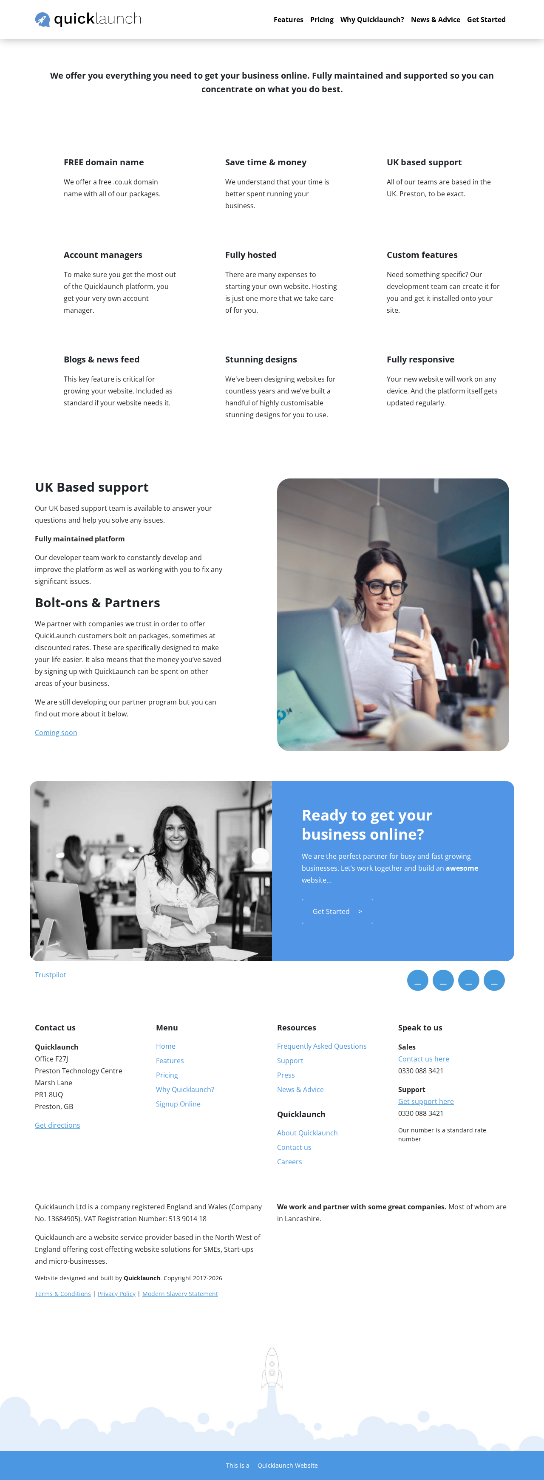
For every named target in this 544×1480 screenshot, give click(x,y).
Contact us (294, 1147)
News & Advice (435, 19)
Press (286, 1075)
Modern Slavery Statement (180, 1294)
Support (290, 1060)
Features (288, 19)
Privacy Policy (117, 1294)
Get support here (426, 1101)
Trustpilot (50, 974)
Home (166, 1046)
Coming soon (56, 732)
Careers (289, 1161)
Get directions (57, 1125)
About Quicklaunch (307, 1133)
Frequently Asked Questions (322, 1046)
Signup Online (178, 1104)
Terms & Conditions (63, 1294)
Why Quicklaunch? (372, 19)
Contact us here (423, 1059)
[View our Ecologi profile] (51, 1337)
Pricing (322, 19)
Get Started (486, 19)
